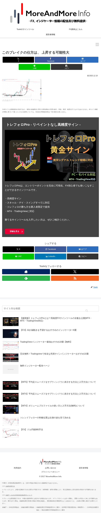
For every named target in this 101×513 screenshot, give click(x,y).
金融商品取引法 (10, 486)
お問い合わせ (50, 468)
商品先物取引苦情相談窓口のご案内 (53, 510)
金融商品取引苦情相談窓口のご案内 (48, 507)
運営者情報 (83, 468)
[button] (66, 67)
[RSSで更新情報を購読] (75, 278)
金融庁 (4, 507)
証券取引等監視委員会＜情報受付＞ (73, 507)
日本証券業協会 (14, 507)
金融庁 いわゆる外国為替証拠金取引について (19, 495)
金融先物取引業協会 (27, 507)
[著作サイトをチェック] (26, 271)
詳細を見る (14, 231)
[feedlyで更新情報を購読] (26, 278)
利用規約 (17, 468)
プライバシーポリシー (50, 472)
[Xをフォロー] (75, 271)
